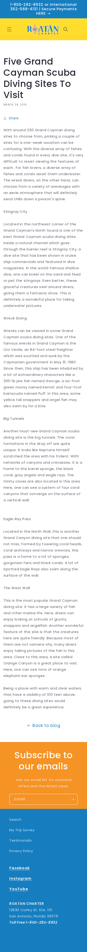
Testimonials (20, 840)
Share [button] (14, 118)
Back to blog (46, 725)
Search (15, 819)
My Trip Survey (22, 830)
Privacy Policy (21, 851)
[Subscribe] (72, 799)
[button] (9, 29)
